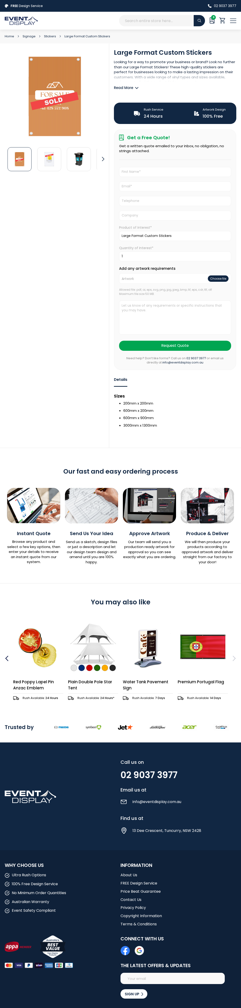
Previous (7, 658)
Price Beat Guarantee (140, 891)
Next (233, 658)
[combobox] (162, 20)
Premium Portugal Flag (201, 682)
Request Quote (175, 345)
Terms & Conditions (138, 924)
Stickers (50, 36)
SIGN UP (132, 994)
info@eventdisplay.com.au (182, 362)
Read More (123, 87)
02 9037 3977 (225, 6)
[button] (20, 159)
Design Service (27, 6)
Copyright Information (141, 916)
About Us (128, 875)
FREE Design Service (138, 883)
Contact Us (130, 899)
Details (120, 379)
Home (10, 36)
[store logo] (54, 20)
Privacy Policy (133, 907)
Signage (29, 36)
